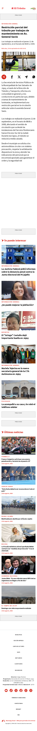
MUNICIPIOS (18, 635)
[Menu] (3, 8)
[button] (12, 77)
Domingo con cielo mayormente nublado (16, 608)
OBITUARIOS (18, 658)
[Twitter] (16, 690)
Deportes (5, 332)
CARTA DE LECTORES (18, 646)
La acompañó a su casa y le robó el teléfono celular (18, 406)
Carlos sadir (7, 486)
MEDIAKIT (18, 709)
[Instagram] (30, 690)
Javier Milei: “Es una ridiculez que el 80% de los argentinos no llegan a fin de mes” (18, 579)
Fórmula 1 (6, 457)
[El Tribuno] (18, 8)
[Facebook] (20, 690)
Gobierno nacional (10, 576)
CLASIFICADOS (18, 664)
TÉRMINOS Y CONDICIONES (19, 697)
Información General (10, 24)
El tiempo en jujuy (9, 606)
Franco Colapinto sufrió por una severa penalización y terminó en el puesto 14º (16, 460)
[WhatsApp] (25, 690)
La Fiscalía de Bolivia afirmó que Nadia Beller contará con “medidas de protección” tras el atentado (18, 549)
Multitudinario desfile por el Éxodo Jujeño (17, 519)
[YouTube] (6, 690)
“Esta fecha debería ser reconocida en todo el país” (18, 490)
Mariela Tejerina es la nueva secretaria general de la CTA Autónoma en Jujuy (15, 371)
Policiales (6, 401)
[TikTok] (11, 690)
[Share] (4, 77)
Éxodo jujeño (7, 516)
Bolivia (4, 544)
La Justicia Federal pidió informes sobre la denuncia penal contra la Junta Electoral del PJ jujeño (18, 271)
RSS (19, 715)
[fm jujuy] (32, 9)
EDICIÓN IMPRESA (18, 640)
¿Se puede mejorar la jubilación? (18, 304)
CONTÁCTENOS (19, 703)
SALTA (18, 652)
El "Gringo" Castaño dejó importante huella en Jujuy (15, 337)
